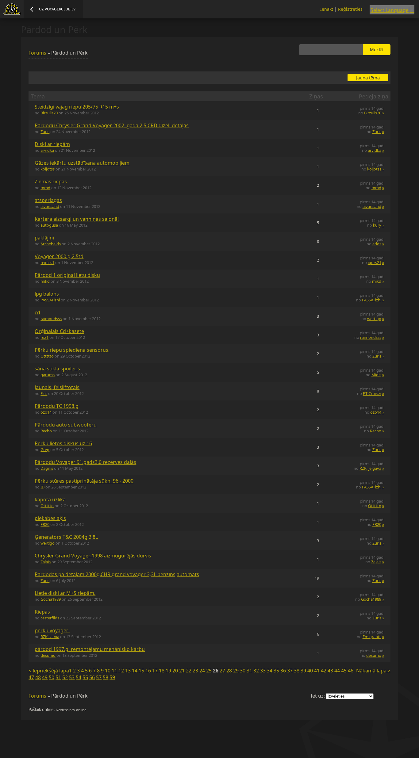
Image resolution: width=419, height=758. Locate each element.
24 (202, 670)
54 (78, 677)
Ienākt (326, 9)
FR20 (44, 524)
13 (128, 670)
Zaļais (45, 562)
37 (290, 670)
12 (121, 670)
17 (155, 670)
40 (310, 670)
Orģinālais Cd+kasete (59, 331)
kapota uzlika (50, 499)
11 (114, 670)
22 (188, 670)
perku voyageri (52, 630)
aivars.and (49, 206)
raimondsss (51, 318)
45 (344, 670)
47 (31, 677)
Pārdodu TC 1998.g (57, 406)
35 (276, 670)
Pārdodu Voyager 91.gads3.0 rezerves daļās (85, 462)
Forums (37, 52)
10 (107, 670)
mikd (45, 281)
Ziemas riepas (51, 181)
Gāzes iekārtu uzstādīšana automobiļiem (82, 162)
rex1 (44, 337)
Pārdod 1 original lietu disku (67, 275)
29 (236, 670)
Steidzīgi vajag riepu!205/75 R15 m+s (77, 106)
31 (249, 670)
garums (47, 374)
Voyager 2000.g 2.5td (59, 256)
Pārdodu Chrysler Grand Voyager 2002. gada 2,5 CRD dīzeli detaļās (112, 125)
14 (134, 670)
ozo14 (46, 412)
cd (37, 312)
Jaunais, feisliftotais (57, 387)
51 (58, 677)
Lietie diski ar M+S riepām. (65, 593)
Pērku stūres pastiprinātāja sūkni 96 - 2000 (84, 480)
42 (323, 670)
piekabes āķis (50, 518)
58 (105, 677)
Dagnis (46, 468)
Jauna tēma (368, 78)
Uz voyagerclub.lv (57, 9)
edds (376, 244)
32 (256, 670)
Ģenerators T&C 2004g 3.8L (66, 537)
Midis (376, 374)
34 (269, 670)
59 (112, 677)
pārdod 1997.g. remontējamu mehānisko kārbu (90, 649)
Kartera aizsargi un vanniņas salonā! (77, 219)
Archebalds (50, 244)
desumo (48, 655)
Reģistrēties (350, 9)
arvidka (47, 150)
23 (195, 670)
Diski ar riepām (52, 144)
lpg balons (47, 293)
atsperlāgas (48, 200)
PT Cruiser (372, 393)
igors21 (374, 262)
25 (209, 670)
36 (283, 670)
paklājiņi (44, 237)
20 (175, 670)
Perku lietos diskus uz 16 (63, 443)
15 (141, 670)
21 (182, 670)
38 (296, 670)
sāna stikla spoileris (57, 368)
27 (222, 670)
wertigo (374, 318)
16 (148, 670)
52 (65, 677)
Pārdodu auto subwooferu (66, 424)
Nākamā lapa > (373, 670)
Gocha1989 (50, 599)
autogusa (49, 225)
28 (229, 670)
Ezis (43, 393)
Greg (44, 449)
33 (263, 670)
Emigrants (372, 636)
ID (42, 487)
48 (38, 677)
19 (168, 670)
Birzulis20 (49, 113)
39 (303, 670)
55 (85, 677)
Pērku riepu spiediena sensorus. (72, 349)
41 (317, 670)
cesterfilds (49, 618)
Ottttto (47, 356)
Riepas (42, 611)
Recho (46, 431)
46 (350, 670)
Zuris (44, 131)
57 (99, 677)
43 (330, 670)
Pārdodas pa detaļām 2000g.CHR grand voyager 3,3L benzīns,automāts (117, 574)
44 (337, 670)
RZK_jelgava (370, 468)
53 (72, 677)
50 (51, 677)
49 (45, 677)
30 (242, 670)
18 (161, 670)
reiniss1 (47, 262)
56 (92, 677)
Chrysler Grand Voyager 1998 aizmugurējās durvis (93, 555)
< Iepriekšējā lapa (49, 670)
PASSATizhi (50, 300)
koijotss (47, 169)
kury (377, 225)
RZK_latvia (49, 636)
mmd (45, 187)
